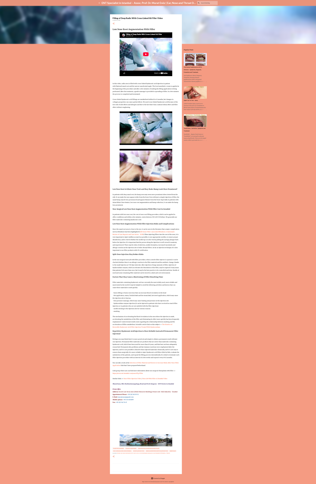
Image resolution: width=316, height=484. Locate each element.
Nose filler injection (138, 451)
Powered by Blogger (159, 478)
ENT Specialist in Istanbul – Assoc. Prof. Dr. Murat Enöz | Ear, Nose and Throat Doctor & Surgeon (157, 3)
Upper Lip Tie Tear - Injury (191, 100)
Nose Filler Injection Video (132, 378)
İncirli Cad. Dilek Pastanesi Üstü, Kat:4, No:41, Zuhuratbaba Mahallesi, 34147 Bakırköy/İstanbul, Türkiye (143, 453)
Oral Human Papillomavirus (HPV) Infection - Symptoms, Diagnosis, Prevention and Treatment (193, 69)
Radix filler (173, 451)
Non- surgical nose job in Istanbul (122, 451)
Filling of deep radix (131, 448)
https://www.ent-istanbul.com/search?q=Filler (128, 373)
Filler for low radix (118, 448)
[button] (114, 24)
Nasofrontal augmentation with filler (148, 448)
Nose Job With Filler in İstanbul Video (154, 378)
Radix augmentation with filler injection (157, 451)
